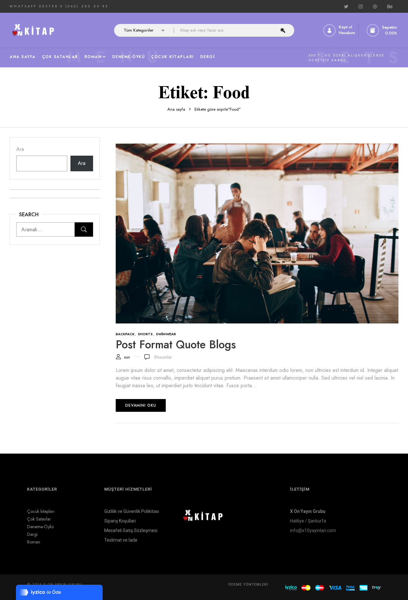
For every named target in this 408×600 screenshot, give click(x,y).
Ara (20, 149)
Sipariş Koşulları (120, 520)
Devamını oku (140, 405)
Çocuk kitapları (41, 511)
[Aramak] (84, 229)
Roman (33, 542)
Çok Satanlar (39, 519)
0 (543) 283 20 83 (84, 6)
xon (127, 357)
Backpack (125, 334)
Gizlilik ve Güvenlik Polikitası (131, 511)
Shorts (145, 334)
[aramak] (282, 30)
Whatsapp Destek (34, 6)
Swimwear (166, 334)
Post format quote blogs (176, 344)
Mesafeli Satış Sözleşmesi (130, 530)
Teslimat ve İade (120, 540)
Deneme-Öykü (40, 526)
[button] (382, 30)
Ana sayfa (176, 109)
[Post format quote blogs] (257, 147)
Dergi (32, 534)
